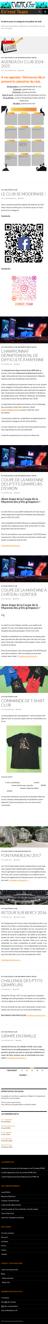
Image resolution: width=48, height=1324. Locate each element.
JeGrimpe (4, 1241)
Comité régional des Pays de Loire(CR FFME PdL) (18, 1172)
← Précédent (11, 1070)
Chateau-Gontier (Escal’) (10, 1201)
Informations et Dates (27, 57)
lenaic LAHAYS (20, 917)
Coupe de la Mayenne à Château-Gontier (24, 592)
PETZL (3, 1246)
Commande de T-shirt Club (23, 702)
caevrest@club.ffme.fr (11, 410)
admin (22, 70)
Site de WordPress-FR (9, 1310)
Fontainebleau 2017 (21, 855)
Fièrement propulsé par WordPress (12, 1321)
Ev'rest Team (14, 11)
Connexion (5, 1298)
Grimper (4, 1254)
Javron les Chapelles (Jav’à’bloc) (12, 1218)
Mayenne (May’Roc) (8, 1196)
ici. (44, 1001)
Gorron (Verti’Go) (7, 1213)
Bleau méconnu (8, 1278)
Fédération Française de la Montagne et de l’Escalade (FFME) (23, 1168)
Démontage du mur (8, 1126)
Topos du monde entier (9, 1270)
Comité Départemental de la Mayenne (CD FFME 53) (20, 1177)
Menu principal (45, 11)
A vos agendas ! (7, 1119)
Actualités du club (9, 57)
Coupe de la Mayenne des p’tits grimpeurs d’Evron (22, 484)
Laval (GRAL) (5, 1192)
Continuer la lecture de (11, 545)
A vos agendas (6, 1132)
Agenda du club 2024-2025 (23, 63)
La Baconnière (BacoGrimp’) (11, 1205)
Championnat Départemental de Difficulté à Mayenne (22, 355)
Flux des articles (8, 1302)
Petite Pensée (6, 1145)
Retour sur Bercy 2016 (23, 912)
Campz (3, 1250)
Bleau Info (6, 1282)
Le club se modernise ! (23, 193)
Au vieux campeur (7, 1233)
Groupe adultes (24, 851)
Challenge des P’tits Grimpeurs (21, 982)
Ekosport (4, 1237)
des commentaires (9, 1306)
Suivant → (24, 1075)
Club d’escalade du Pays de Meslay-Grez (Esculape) (19, 1209)
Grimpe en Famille (19, 1036)
